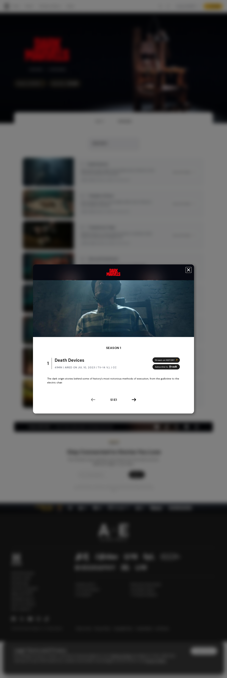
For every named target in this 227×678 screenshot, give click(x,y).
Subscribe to (161, 366)
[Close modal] (188, 270)
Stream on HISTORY (165, 360)
